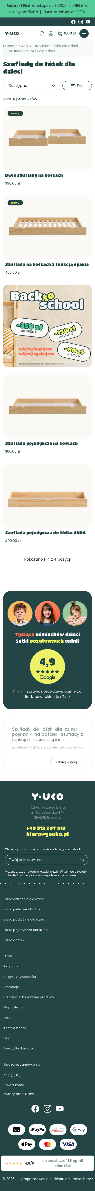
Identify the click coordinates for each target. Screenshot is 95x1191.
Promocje (11, 987)
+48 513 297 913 (46, 828)
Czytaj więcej (66, 762)
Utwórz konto (13, 1085)
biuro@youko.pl (47, 834)
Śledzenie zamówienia (21, 1064)
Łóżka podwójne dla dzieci (24, 919)
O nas (8, 956)
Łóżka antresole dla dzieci (24, 899)
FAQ (6, 1017)
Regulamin (11, 966)
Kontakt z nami (15, 1028)
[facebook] (73, 22)
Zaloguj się (11, 1075)
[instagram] (80, 22)
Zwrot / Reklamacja (18, 1048)
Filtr (77, 86)
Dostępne (32, 86)
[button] (51, 33)
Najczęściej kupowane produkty (28, 997)
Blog (6, 1038)
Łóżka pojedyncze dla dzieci (25, 930)
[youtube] (88, 22)
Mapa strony (13, 1007)
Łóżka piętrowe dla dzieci (23, 909)
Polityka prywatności (19, 976)
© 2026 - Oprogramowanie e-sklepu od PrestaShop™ (47, 1178)
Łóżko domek (14, 940)
